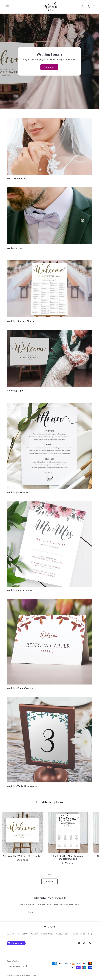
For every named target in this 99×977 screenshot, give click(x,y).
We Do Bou (17, 976)
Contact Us (23, 934)
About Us (11, 934)
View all (50, 881)
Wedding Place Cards (19, 688)
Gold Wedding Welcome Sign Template (22, 856)
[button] (5, 7)
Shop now (50, 67)
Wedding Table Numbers (20, 786)
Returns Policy (46, 934)
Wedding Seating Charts (20, 321)
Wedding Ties (14, 247)
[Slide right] (55, 874)
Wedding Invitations (18, 590)
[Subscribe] (70, 912)
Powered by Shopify (29, 976)
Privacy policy (62, 934)
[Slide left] (44, 874)
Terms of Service (78, 934)
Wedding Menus (16, 492)
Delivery (34, 934)
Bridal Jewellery (16, 178)
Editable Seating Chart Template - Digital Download (68, 857)
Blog (90, 934)
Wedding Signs (15, 390)
